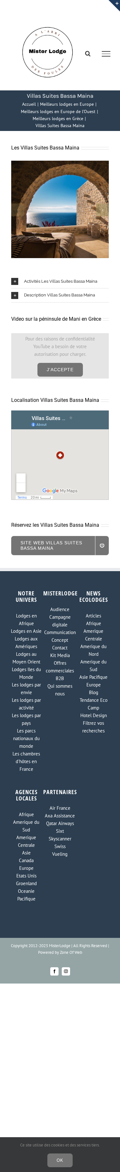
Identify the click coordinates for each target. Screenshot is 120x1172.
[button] (17, 209)
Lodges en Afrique (26, 619)
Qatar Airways (60, 823)
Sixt (60, 831)
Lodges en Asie (26, 631)
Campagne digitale (60, 621)
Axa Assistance (60, 816)
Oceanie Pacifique (26, 895)
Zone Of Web (71, 952)
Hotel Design (93, 715)
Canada (26, 860)
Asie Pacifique (93, 677)
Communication (60, 632)
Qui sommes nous (59, 690)
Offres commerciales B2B (60, 670)
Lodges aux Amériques (26, 642)
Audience (59, 609)
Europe (93, 685)
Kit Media (60, 655)
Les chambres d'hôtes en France (26, 761)
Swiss (60, 846)
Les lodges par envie (26, 688)
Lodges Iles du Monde (26, 673)
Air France (60, 808)
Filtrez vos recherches (93, 727)
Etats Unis (26, 876)
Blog (93, 692)
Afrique (93, 623)
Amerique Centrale (93, 635)
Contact (60, 648)
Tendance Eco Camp (94, 704)
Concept (60, 640)
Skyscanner (60, 839)
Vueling (60, 854)
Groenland (26, 883)
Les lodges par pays (26, 719)
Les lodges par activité (26, 704)
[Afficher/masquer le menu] (106, 53)
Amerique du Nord (93, 650)
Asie (26, 853)
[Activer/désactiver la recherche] (88, 53)
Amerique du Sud (93, 665)
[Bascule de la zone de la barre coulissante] (114, 5)
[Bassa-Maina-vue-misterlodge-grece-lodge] (60, 164)
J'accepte (60, 369)
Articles (93, 616)
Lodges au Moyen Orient (26, 658)
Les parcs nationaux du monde (26, 738)
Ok (60, 1160)
